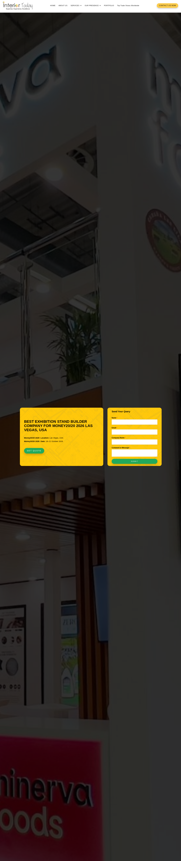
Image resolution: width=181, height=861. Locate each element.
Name (114, 418)
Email (114, 428)
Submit (134, 461)
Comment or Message (121, 448)
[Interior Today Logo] (18, 5)
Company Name (118, 438)
